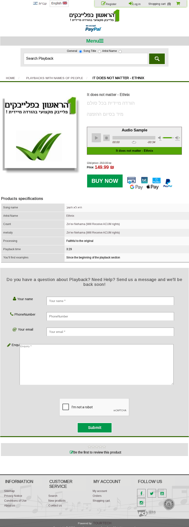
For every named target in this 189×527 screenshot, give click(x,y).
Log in (137, 4)
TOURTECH (102, 523)
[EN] (59, 6)
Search (157, 59)
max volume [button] (177, 138)
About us (9, 505)
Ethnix (70, 215)
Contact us (55, 505)
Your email (25, 329)
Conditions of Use (15, 500)
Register (111, 4)
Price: (90, 167)
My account (100, 491)
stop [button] (106, 138)
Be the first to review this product (97, 452)
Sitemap (9, 491)
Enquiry (15, 345)
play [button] (96, 137)
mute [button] (160, 138)
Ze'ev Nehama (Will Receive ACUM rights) (93, 224)
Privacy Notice (13, 495)
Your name (25, 299)
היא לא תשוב (74, 207)
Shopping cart (101, 500)
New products (56, 500)
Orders (97, 495)
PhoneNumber (25, 314)
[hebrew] (39, 5)
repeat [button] (134, 142)
